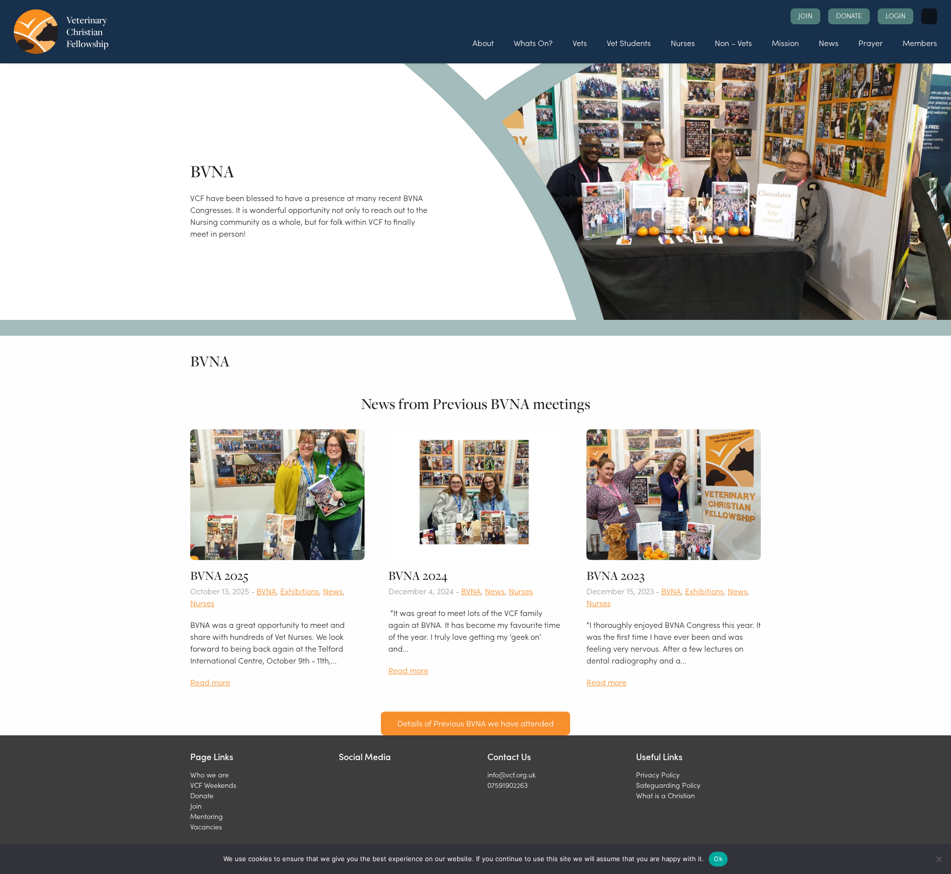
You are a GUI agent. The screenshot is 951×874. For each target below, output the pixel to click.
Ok (718, 859)
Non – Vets (733, 42)
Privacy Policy (658, 774)
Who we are (209, 774)
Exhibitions (299, 590)
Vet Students (629, 42)
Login (895, 15)
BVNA (266, 590)
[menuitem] (483, 42)
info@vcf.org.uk (511, 774)
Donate (849, 15)
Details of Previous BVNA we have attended (475, 723)
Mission (785, 42)
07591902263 (507, 785)
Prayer (870, 42)
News (829, 42)
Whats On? (533, 42)
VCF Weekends (213, 785)
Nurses (683, 42)
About (483, 42)
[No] (939, 859)
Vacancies (206, 826)
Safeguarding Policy (668, 785)
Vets (580, 42)
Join (805, 15)
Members (919, 42)
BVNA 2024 (417, 575)
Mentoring (206, 816)
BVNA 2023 (615, 575)
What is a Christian (665, 795)
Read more (210, 681)
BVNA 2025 (219, 575)
